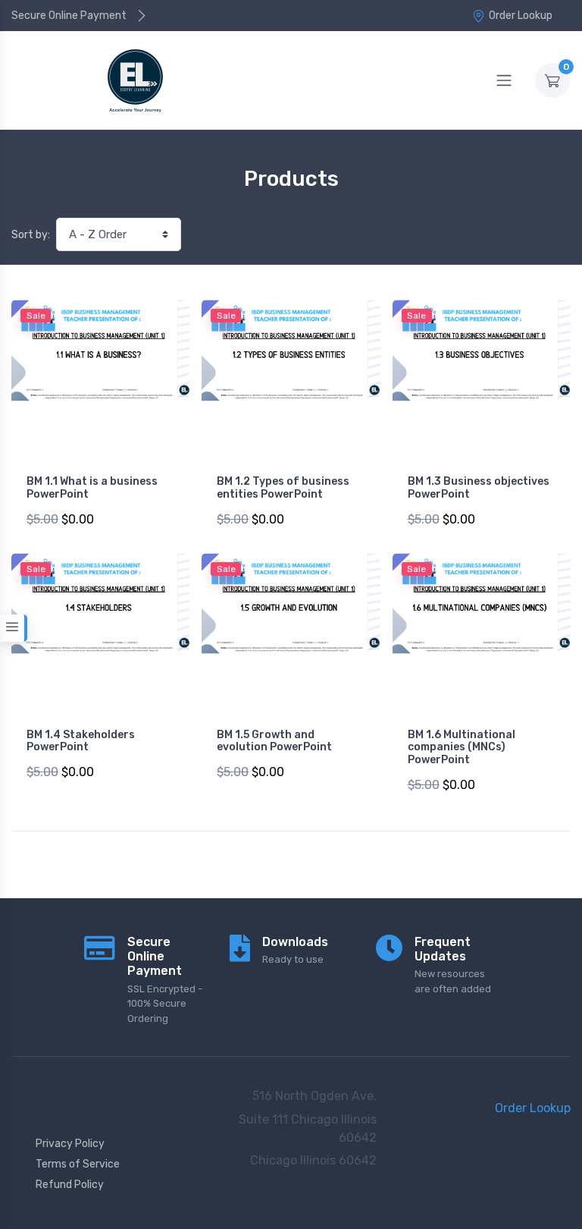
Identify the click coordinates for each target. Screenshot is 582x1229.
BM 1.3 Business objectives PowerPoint (478, 488)
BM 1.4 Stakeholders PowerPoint (81, 741)
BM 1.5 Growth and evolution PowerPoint (274, 741)
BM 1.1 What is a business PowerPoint (92, 488)
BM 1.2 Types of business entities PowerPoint (283, 488)
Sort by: (30, 234)
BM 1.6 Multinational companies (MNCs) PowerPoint (461, 747)
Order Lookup (520, 15)
